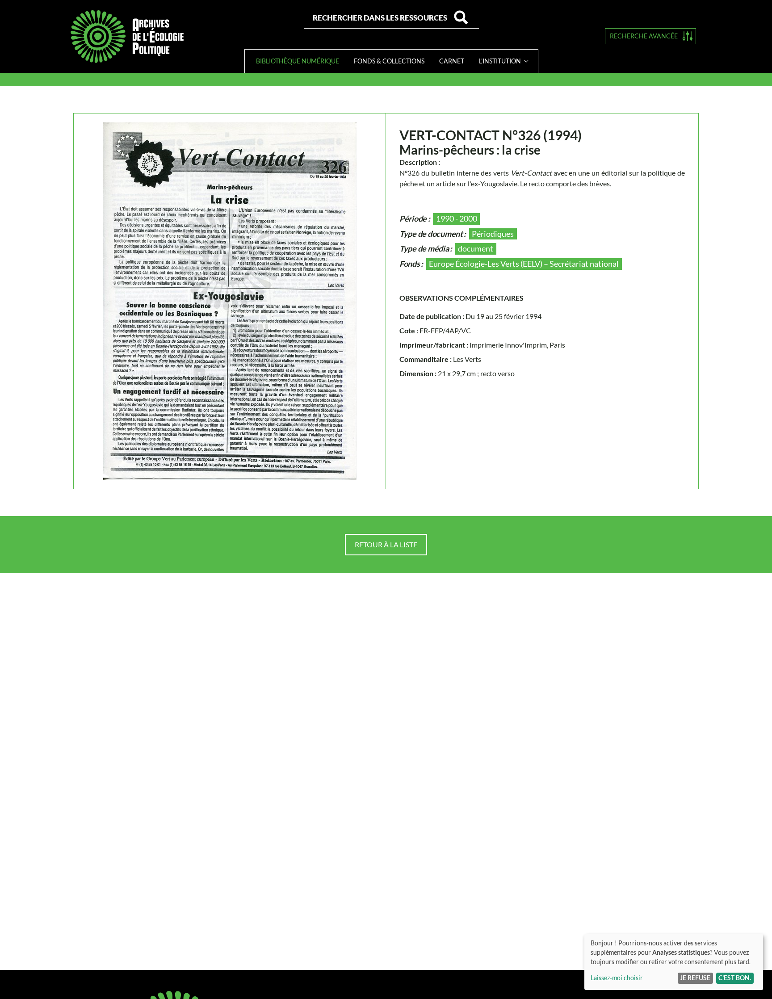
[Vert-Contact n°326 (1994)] (230, 301)
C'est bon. (734, 978)
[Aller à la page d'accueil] (126, 36)
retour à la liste (386, 544)
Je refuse (695, 978)
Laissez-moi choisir (617, 978)
